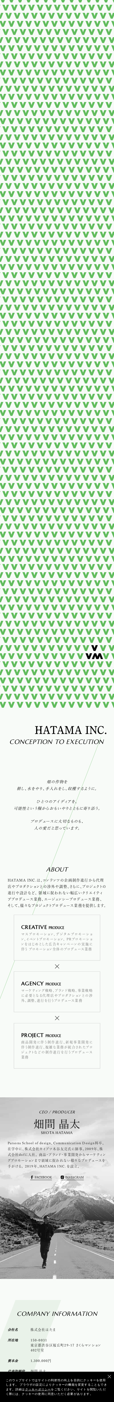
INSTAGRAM (74, 1181)
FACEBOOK (43, 1181)
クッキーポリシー (38, 1389)
